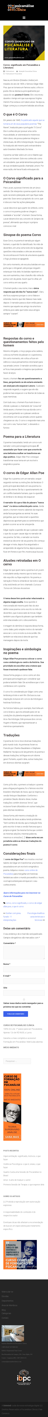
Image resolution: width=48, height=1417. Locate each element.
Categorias (6, 1313)
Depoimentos (7, 1301)
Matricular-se (7, 1292)
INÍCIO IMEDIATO (11, 1047)
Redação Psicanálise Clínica (28, 71)
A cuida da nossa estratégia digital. (21, 1405)
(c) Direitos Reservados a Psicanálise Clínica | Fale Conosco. (22, 1409)
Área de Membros (9, 1305)
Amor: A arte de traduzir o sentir (17, 1180)
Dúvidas (5, 1296)
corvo (8, 903)
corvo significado (19, 903)
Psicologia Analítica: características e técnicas (36, 916)
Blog (4, 1310)
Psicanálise (18, 74)
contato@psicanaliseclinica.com (11, 1361)
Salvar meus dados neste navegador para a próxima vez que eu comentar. (23, 1005)
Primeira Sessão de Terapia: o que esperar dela (23, 1184)
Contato (5, 1318)
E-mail (7, 976)
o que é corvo (18, 906)
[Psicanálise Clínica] (24, 7)
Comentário (9, 943)
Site (5, 988)
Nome (6, 964)
